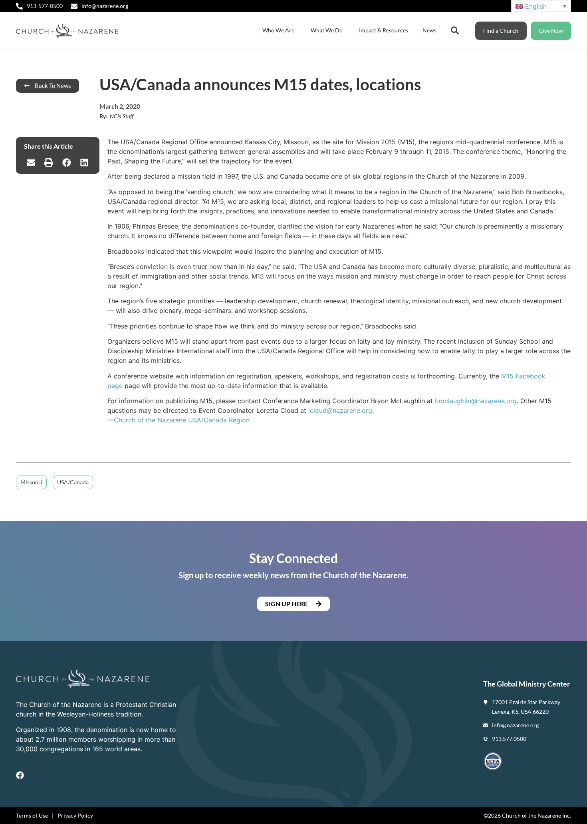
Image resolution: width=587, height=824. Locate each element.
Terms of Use (32, 815)
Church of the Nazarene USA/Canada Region (182, 420)
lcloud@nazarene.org (340, 410)
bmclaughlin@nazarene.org (476, 401)
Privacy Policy (75, 815)
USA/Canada (73, 482)
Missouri (31, 482)
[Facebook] (20, 775)
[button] (31, 162)
